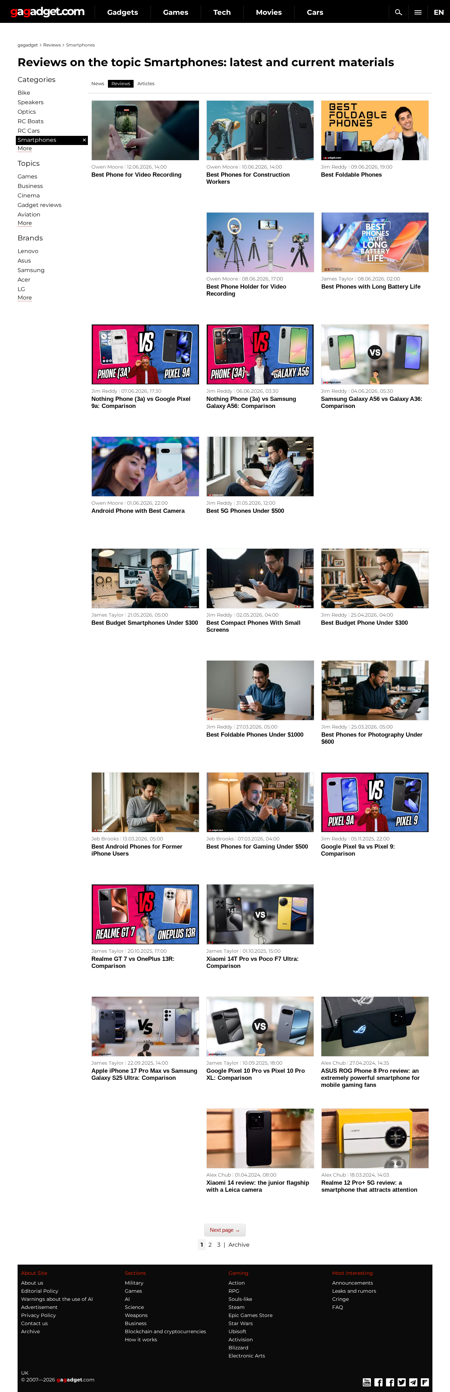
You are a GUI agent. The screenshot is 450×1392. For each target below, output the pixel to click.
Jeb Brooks (105, 839)
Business (30, 186)
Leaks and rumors (354, 1291)
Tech (222, 12)
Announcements (352, 1283)
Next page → (225, 1230)
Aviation (29, 214)
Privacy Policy (38, 1315)
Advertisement (39, 1307)
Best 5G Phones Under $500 (245, 511)
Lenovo (28, 251)
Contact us (34, 1323)
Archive (239, 1244)
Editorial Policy (39, 1291)
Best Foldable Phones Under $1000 (254, 734)
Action (237, 1283)
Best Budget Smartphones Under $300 (144, 622)
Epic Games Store (250, 1315)
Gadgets (122, 12)
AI (127, 1299)
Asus (24, 260)
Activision (241, 1339)
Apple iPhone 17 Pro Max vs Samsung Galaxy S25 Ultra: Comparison (144, 1074)
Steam (237, 1307)
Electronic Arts (247, 1356)
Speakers (31, 102)
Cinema (29, 195)
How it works (141, 1339)
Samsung (31, 270)
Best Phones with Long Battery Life (370, 286)
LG (21, 289)
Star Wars (241, 1323)
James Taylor (337, 279)
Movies (269, 12)
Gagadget (47, 9)
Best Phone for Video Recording (136, 174)
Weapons (136, 1315)
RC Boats (31, 121)
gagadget (28, 45)
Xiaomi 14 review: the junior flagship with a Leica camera (257, 1186)
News (97, 83)
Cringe (340, 1299)
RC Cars (29, 130)
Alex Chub (333, 1063)
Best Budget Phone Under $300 (364, 622)
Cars (315, 12)
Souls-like (240, 1299)
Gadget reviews (40, 205)
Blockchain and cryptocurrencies (165, 1331)
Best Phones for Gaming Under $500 (257, 846)
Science (134, 1307)
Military (134, 1283)
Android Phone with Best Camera (138, 511)
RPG (234, 1291)
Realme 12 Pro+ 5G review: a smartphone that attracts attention (369, 1186)
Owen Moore (107, 167)
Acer (24, 279)
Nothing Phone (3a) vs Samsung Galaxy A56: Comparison (251, 402)
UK (24, 1373)
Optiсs (27, 111)
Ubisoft (237, 1331)
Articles (145, 83)
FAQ (337, 1307)
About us (32, 1283)
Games (175, 12)
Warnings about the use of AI (57, 1299)
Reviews (52, 45)
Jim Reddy (334, 167)
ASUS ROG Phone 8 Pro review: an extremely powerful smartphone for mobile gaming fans (370, 1077)
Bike (24, 92)
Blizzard (238, 1347)
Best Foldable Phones (351, 174)
